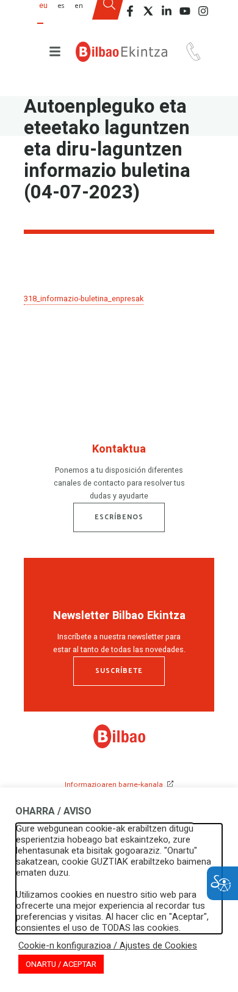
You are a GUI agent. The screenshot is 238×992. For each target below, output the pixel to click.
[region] (119, 474)
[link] (119, 745)
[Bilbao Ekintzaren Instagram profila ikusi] (203, 11)
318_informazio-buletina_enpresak (83, 298)
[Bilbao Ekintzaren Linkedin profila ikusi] (166, 11)
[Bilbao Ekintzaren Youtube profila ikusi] (184, 11)
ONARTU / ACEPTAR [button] (61, 964)
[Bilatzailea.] (109, 14)
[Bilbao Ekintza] (121, 51)
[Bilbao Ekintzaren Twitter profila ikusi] (148, 11)
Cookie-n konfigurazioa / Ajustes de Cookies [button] (107, 946)
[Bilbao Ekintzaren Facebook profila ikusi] (129, 11)
